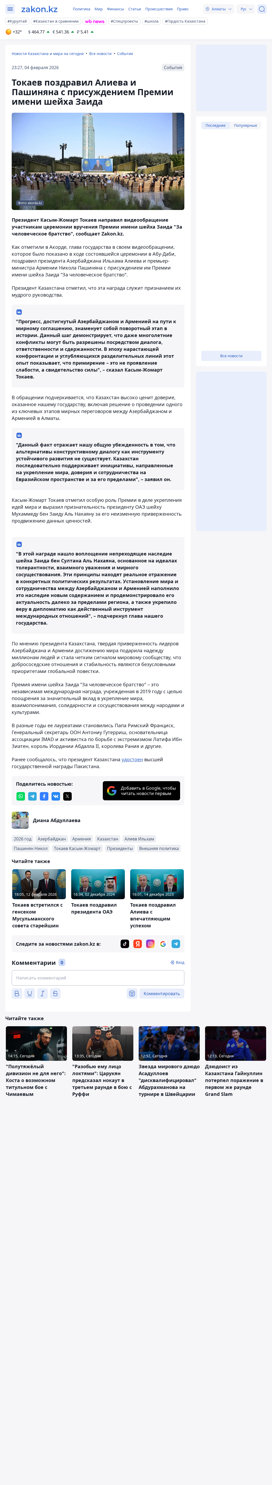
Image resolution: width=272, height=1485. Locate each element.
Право (182, 8)
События (125, 53)
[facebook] (44, 796)
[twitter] (67, 796)
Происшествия (159, 8)
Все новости (100, 53)
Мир (99, 8)
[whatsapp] (21, 796)
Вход (180, 962)
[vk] (56, 796)
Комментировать (162, 993)
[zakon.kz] (39, 9)
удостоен (132, 759)
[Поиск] (262, 9)
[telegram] (32, 796)
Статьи (134, 8)
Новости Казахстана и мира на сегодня (48, 53)
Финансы (115, 8)
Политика (81, 8)
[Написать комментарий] (98, 978)
